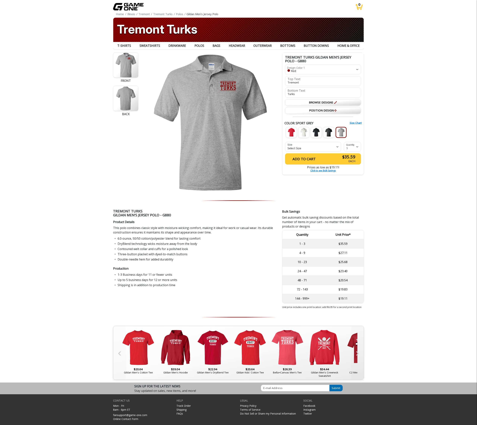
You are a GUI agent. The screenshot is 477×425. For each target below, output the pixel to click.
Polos (199, 46)
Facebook (309, 405)
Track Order (183, 405)
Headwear (237, 46)
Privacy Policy (248, 405)
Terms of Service (250, 409)
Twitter (307, 413)
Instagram (309, 409)
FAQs (179, 413)
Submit (336, 388)
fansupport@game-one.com (130, 415)
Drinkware (177, 46)
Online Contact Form (125, 419)
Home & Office (348, 46)
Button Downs (316, 46)
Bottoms (287, 46)
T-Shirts (124, 46)
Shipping (181, 409)
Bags (216, 46)
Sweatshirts (150, 46)
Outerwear (262, 46)
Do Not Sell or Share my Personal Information (268, 413)
